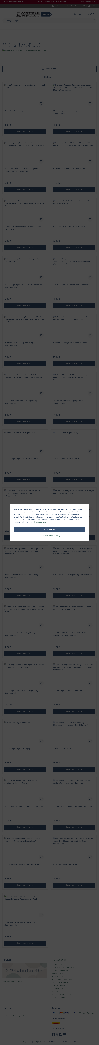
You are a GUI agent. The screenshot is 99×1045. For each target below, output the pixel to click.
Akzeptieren (49, 529)
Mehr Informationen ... (38, 522)
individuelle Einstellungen (50, 535)
